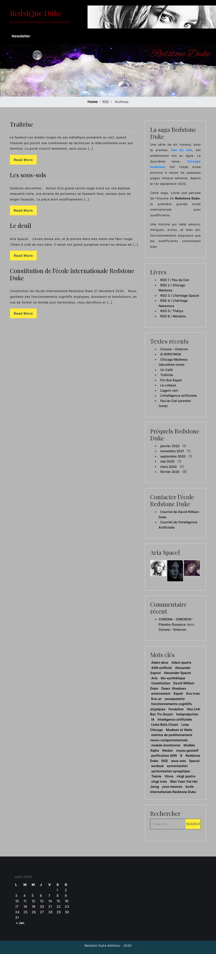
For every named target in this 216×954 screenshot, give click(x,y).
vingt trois (159, 781)
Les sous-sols (28, 175)
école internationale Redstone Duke (173, 789)
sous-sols (178, 761)
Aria (154, 678)
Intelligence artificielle (175, 719)
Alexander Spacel (177, 673)
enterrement (160, 693)
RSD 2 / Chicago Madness (172, 287)
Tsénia (156, 776)
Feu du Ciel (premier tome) (175, 403)
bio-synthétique (173, 678)
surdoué (157, 766)
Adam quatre (181, 662)
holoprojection (187, 714)
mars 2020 (168, 467)
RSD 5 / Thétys (171, 311)
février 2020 (170, 472)
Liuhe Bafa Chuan (164, 725)
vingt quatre (186, 776)
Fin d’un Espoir (171, 380)
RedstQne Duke (36, 13)
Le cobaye (168, 385)
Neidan (167, 750)
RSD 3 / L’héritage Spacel (179, 296)
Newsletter (21, 36)
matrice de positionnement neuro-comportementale (171, 737)
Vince (169, 776)
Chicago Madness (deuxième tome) (173, 362)
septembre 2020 (173, 456)
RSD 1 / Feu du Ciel (174, 280)
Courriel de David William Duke (179, 514)
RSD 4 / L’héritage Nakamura (173, 303)
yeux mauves (172, 787)
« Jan (20, 923)
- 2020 (126, 945)
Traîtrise (21, 124)
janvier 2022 (170, 446)
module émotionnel (165, 745)
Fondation (176, 709)
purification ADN (164, 756)
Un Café (166, 370)
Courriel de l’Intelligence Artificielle (178, 524)
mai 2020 (167, 461)
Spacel (194, 761)
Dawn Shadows (173, 688)
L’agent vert (169, 390)
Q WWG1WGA (170, 354)
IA (152, 719)
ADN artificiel (161, 668)
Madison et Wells (179, 730)
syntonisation (177, 766)
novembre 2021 (172, 451)
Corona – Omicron (174, 349)
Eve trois (193, 693)
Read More (23, 160)
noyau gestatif (187, 750)
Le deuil (20, 225)
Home (93, 102)
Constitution (160, 683)
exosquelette (175, 699)
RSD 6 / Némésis (173, 316)
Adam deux (159, 662)
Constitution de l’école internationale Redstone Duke (72, 274)
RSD (164, 761)
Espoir (178, 693)
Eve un (156, 699)
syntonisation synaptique (170, 771)
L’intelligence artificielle (178, 396)
